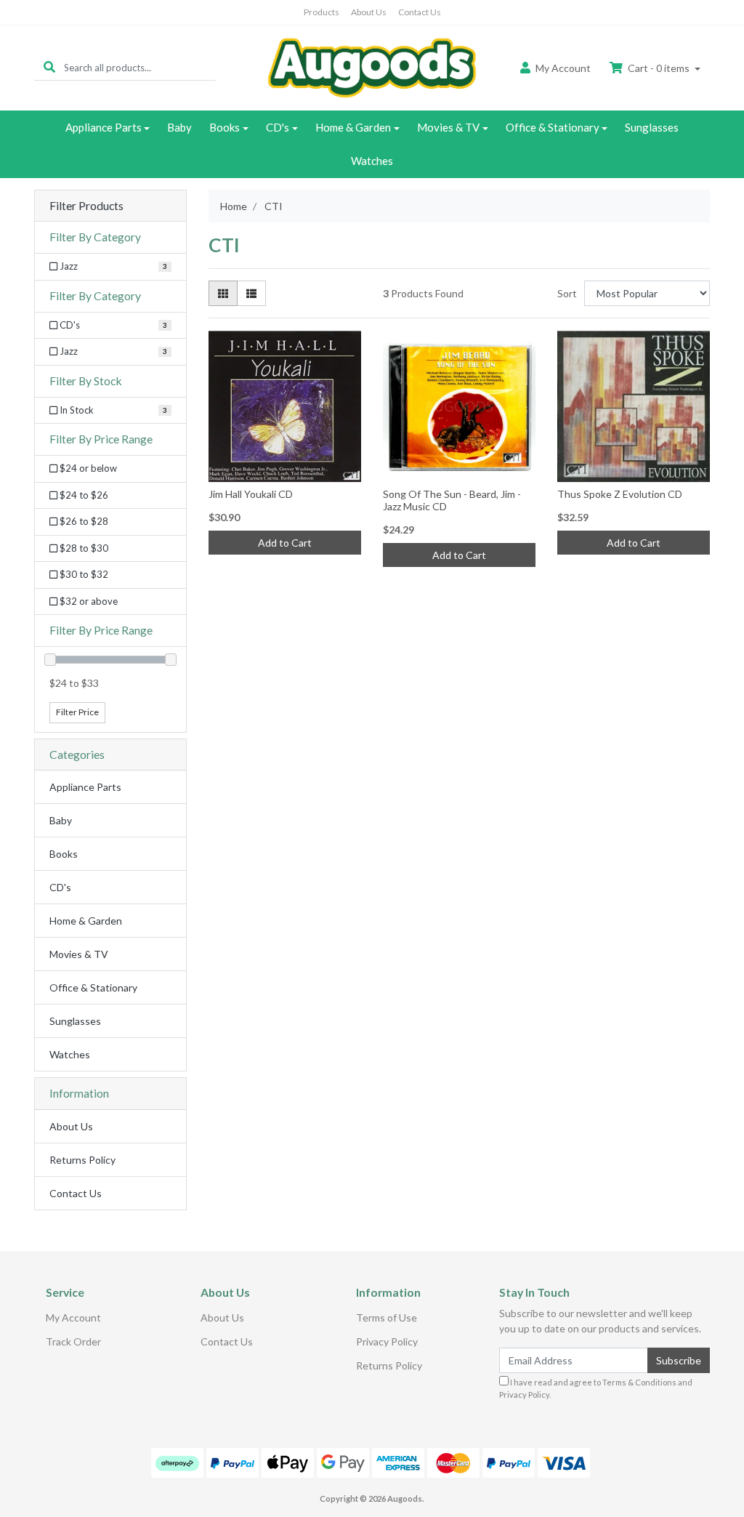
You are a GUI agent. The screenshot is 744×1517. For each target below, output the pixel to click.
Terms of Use (386, 1317)
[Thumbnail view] (223, 293)
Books (224, 127)
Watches (372, 160)
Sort (567, 293)
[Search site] (49, 67)
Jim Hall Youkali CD (251, 494)
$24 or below (87, 468)
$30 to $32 (82, 574)
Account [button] (563, 68)
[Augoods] (372, 66)
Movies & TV (448, 127)
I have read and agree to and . (595, 1388)
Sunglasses (652, 127)
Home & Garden (353, 127)
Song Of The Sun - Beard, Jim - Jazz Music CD (452, 500)
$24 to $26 (82, 495)
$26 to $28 (82, 521)
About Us (369, 12)
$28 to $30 (82, 548)
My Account (73, 1317)
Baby (179, 127)
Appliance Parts (103, 127)
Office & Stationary (552, 127)
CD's (277, 127)
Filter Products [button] (86, 205)
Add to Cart (285, 542)
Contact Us (419, 12)
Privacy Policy (387, 1341)
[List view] (251, 293)
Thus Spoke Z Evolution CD (619, 494)
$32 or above (87, 601)
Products (321, 12)
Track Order (73, 1341)
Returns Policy (82, 1160)
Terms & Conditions (639, 1382)
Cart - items (659, 68)
